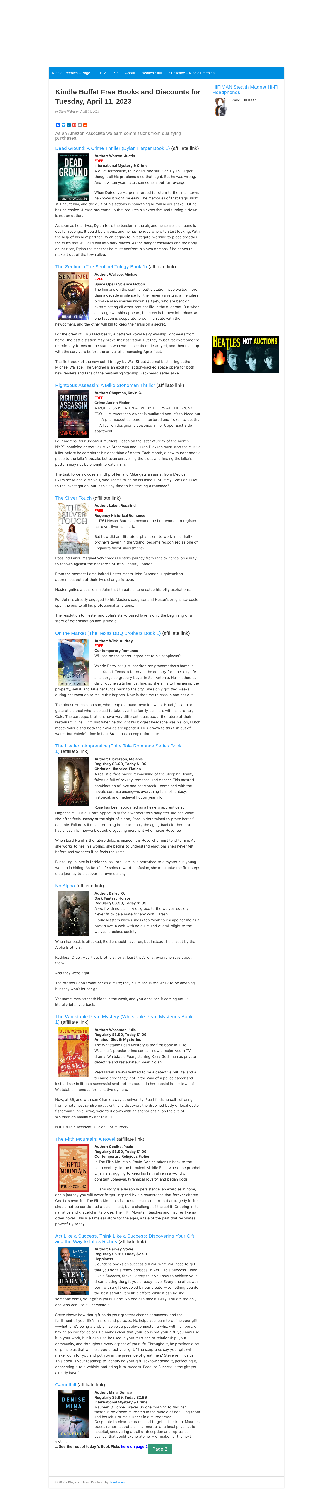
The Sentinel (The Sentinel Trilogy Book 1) (101, 266)
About (130, 73)
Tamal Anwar (118, 1482)
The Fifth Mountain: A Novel (85, 1139)
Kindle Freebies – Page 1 (72, 73)
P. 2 (103, 73)
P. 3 (115, 73)
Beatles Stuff (152, 73)
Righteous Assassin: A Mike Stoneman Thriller (105, 385)
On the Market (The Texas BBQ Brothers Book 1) (108, 633)
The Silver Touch (73, 498)
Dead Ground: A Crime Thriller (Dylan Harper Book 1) (112, 148)
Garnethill (65, 1384)
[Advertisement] (136, 31)
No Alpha (65, 885)
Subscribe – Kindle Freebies (192, 73)
